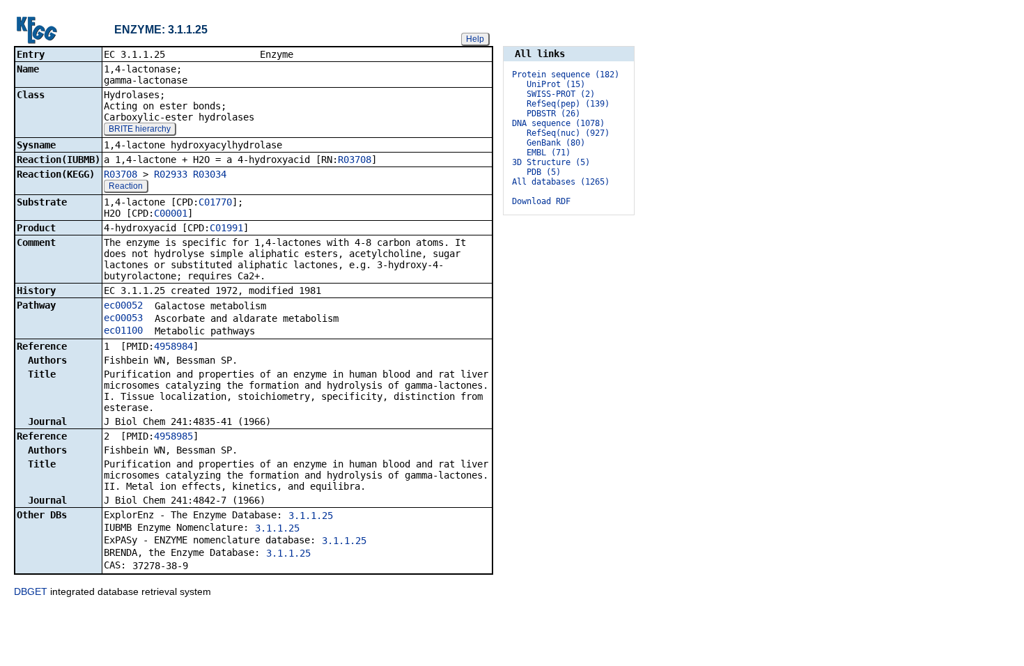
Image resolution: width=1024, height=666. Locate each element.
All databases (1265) (561, 182)
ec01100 (123, 330)
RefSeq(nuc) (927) (568, 133)
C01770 (215, 202)
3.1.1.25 (310, 515)
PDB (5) (544, 172)
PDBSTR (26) (553, 113)
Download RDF (541, 201)
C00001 (170, 213)
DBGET (30, 591)
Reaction (126, 186)
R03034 (209, 174)
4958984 (173, 346)
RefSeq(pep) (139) (568, 104)
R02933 (170, 174)
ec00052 (123, 305)
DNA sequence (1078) (558, 123)
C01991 (226, 227)
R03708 (354, 159)
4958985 (173, 436)
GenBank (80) (556, 143)
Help (475, 39)
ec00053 (123, 317)
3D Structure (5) (551, 162)
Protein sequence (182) (565, 74)
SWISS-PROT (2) (561, 94)
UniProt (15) (556, 84)
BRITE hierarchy (140, 129)
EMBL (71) (549, 152)
